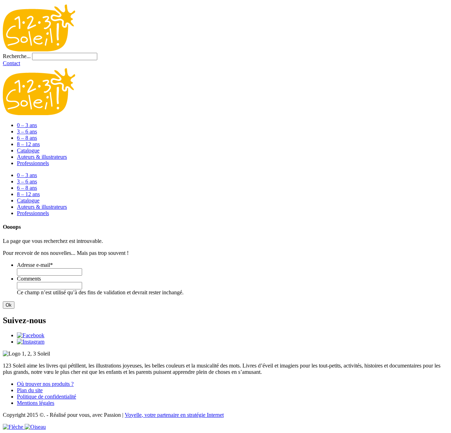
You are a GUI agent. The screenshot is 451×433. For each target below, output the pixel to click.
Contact (11, 63)
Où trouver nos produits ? (45, 384)
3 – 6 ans (27, 131)
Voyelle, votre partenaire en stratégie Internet (174, 415)
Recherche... (17, 56)
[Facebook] (30, 335)
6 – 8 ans (27, 138)
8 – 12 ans (28, 144)
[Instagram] (30, 342)
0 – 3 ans (27, 125)
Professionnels (33, 163)
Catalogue (28, 150)
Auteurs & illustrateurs (42, 157)
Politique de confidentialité (46, 397)
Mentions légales (35, 403)
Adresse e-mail (35, 265)
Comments (29, 279)
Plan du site (30, 390)
